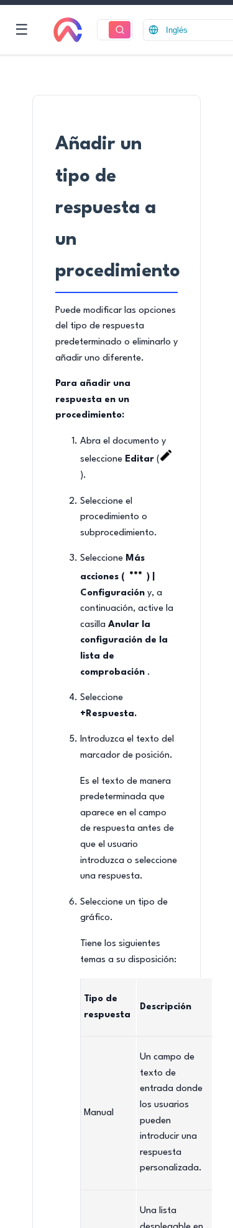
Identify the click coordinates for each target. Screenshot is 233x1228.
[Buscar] (119, 30)
